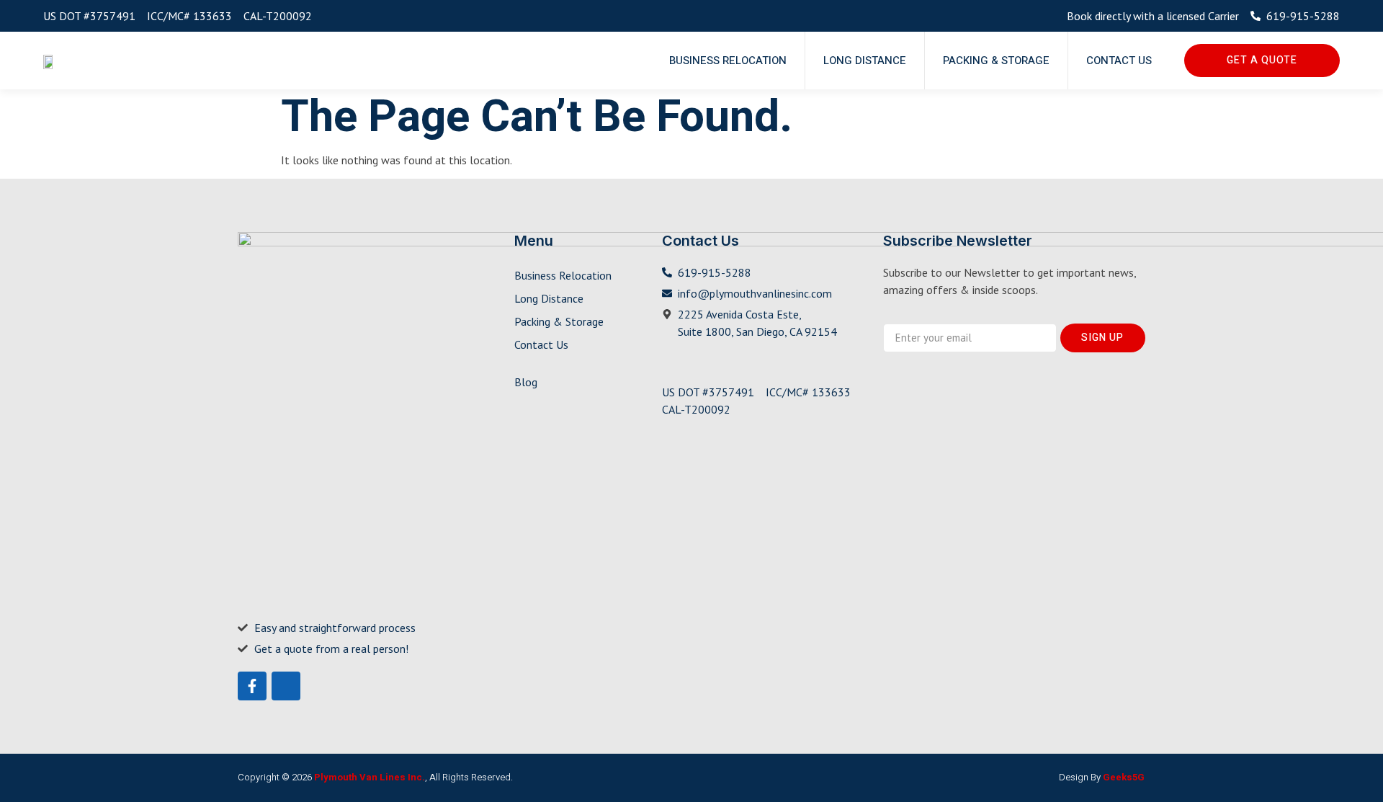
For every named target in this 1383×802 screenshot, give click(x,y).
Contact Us (1119, 60)
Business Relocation (728, 60)
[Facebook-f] (252, 686)
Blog (525, 382)
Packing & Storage (996, 60)
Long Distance (864, 60)
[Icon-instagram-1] (286, 686)
